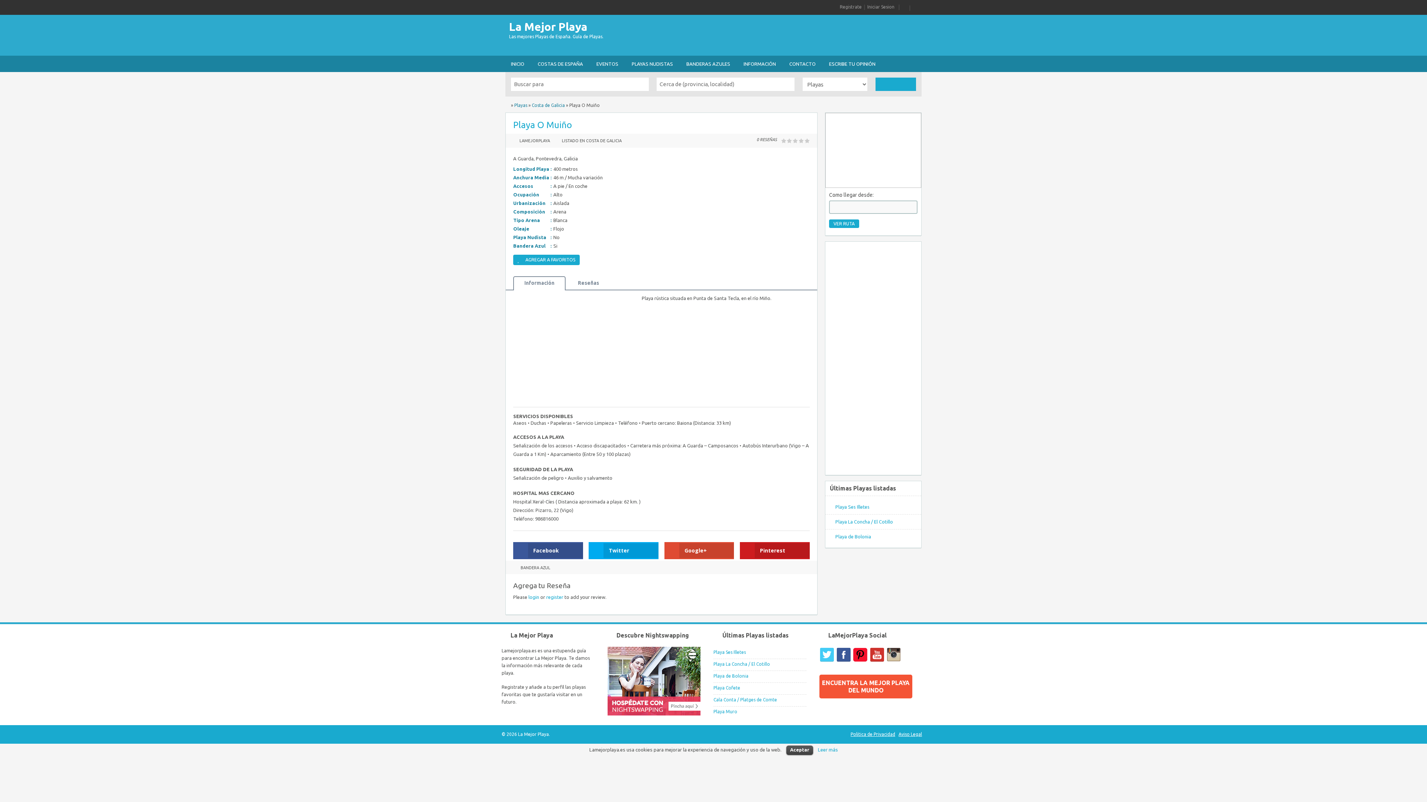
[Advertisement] (786, 35)
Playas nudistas (652, 63)
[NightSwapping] (654, 713)
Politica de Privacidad (873, 734)
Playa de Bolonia (853, 536)
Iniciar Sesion (880, 6)
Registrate (851, 6)
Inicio (517, 63)
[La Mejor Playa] (507, 105)
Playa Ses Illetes (852, 506)
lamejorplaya (535, 140)
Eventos (607, 63)
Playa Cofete (727, 687)
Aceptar (799, 749)
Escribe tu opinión (852, 63)
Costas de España (560, 63)
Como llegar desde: (851, 195)
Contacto (802, 63)
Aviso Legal (910, 734)
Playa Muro (725, 711)
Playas (520, 105)
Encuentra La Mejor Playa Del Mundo (866, 686)
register (554, 597)
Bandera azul (535, 567)
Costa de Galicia (548, 105)
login (533, 597)
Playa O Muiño (542, 125)
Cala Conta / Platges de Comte (745, 699)
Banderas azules (708, 63)
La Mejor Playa (548, 26)
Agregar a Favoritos (550, 259)
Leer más (828, 750)
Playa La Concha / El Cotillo (864, 521)
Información (760, 63)
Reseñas (588, 283)
